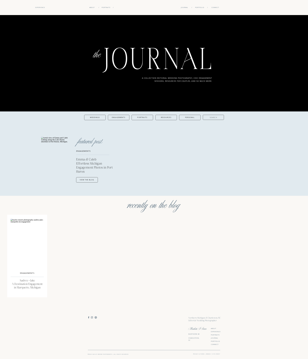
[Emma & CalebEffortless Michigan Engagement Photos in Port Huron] (56, 160)
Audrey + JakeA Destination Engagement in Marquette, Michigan (27, 284)
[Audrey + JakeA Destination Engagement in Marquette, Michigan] (27, 244)
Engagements (83, 151)
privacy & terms (199, 354)
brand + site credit (213, 354)
